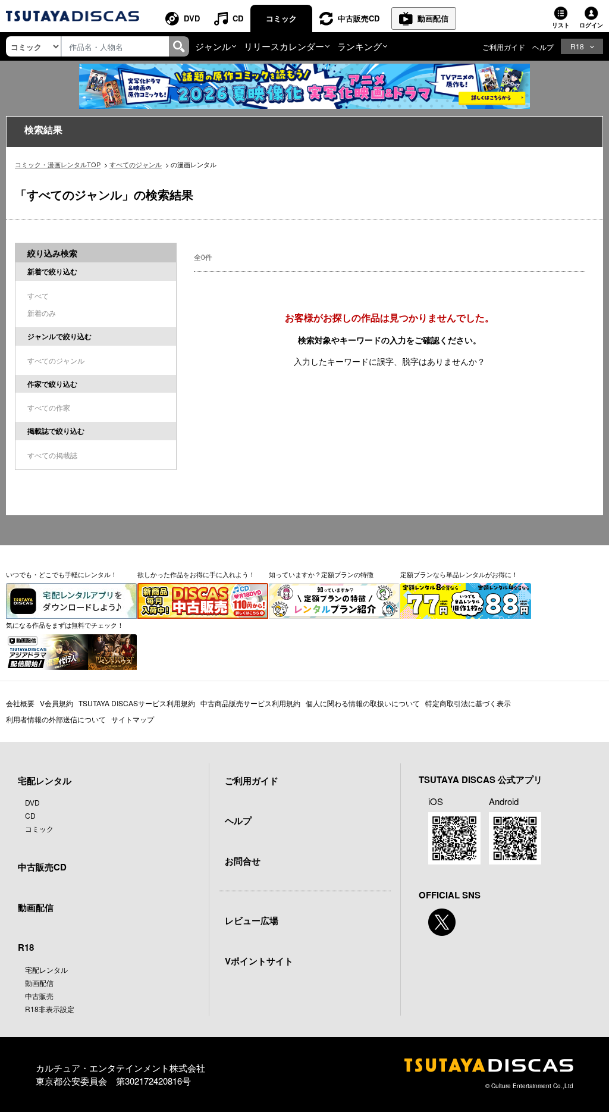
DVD (192, 18)
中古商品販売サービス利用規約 (250, 703)
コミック (281, 18)
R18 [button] (577, 46)
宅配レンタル (46, 969)
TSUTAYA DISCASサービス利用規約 (137, 703)
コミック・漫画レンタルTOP (58, 164)
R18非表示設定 (49, 1009)
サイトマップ (132, 719)
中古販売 (39, 996)
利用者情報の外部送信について (56, 719)
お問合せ (242, 860)
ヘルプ (543, 47)
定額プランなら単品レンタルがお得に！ (459, 574)
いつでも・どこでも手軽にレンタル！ (61, 574)
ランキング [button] (359, 46)
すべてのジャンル (135, 164)
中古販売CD (358, 18)
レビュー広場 (251, 920)
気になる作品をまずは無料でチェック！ (65, 624)
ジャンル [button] (213, 46)
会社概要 (20, 703)
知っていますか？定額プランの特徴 (321, 574)
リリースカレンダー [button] (284, 46)
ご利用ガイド (503, 47)
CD (238, 18)
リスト (561, 25)
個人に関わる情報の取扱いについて (363, 703)
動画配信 (432, 18)
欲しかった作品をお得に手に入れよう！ (196, 574)
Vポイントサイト (259, 960)
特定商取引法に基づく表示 (468, 703)
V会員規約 (56, 703)
